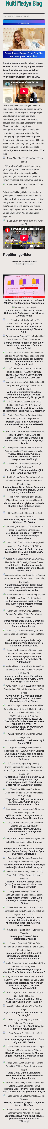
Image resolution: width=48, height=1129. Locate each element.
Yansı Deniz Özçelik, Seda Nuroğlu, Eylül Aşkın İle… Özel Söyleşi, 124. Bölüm (24, 552)
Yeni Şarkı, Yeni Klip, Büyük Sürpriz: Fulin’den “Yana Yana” (24, 1027)
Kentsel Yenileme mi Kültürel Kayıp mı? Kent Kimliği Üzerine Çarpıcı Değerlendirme (24, 604)
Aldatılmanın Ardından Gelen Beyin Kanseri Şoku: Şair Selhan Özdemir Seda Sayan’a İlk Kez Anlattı (24, 588)
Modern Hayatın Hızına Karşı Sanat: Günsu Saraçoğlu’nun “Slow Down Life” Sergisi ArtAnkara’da (24, 679)
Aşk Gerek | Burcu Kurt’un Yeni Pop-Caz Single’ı (24, 1014)
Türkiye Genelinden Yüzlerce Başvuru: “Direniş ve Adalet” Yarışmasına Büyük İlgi (24, 457)
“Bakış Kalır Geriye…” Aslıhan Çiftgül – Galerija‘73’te (24, 741)
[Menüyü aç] (10, 21)
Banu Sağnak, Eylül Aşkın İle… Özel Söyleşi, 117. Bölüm (24, 1041)
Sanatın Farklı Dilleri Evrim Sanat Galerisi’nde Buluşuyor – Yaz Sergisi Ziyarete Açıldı (24, 313)
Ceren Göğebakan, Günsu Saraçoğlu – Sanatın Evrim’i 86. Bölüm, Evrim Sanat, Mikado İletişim (24, 623)
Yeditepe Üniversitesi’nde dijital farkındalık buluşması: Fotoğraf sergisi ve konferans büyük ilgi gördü (24, 395)
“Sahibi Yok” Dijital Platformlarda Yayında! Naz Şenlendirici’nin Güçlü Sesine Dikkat (24, 568)
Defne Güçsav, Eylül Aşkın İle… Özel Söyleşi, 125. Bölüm (24, 520)
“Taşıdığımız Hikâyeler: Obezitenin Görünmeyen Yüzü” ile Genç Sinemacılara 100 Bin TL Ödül (24, 802)
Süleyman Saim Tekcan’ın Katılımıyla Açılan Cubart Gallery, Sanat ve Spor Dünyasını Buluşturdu (24, 851)
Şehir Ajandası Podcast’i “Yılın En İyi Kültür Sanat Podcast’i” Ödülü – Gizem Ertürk (24, 345)
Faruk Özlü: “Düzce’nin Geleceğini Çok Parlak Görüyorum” (24, 471)
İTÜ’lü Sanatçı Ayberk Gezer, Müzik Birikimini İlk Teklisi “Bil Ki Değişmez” (24, 409)
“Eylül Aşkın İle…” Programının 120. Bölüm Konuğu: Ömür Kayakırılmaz (24, 816)
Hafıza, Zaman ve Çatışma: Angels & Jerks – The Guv (24, 1103)
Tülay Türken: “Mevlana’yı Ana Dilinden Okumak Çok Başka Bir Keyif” (24, 831)
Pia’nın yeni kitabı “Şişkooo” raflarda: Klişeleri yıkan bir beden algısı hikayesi (24, 506)
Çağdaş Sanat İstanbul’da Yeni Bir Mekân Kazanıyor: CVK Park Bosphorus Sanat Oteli (24, 985)
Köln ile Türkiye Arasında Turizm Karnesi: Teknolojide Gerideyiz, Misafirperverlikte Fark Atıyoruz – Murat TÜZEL (24, 921)
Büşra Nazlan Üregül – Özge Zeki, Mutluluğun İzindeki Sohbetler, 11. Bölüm (24, 900)
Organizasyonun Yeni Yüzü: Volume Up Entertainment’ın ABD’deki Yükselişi (24, 1119)
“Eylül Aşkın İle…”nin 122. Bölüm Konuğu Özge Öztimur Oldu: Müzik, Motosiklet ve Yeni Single (24, 698)
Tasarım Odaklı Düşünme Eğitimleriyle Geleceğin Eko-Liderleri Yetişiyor (24, 866)
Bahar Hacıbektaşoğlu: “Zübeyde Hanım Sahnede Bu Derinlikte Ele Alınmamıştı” (24, 659)
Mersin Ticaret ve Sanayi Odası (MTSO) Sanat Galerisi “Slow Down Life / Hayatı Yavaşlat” (24, 884)
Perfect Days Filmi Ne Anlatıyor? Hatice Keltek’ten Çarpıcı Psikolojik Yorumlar (24, 424)
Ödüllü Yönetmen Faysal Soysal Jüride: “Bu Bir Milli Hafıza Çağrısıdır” (24, 970)
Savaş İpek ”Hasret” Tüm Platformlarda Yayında (24, 937)
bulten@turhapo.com (25, 264)
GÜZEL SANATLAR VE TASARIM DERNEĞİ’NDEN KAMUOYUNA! (24, 376)
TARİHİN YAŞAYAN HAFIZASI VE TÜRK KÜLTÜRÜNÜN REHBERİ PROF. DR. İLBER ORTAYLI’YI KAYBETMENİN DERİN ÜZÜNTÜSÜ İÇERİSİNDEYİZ (24, 724)
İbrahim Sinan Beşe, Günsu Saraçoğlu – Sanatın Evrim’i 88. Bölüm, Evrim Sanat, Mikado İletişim (24, 490)
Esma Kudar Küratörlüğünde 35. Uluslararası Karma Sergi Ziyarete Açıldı (24, 329)
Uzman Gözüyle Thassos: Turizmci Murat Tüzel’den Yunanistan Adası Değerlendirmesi (24, 361)
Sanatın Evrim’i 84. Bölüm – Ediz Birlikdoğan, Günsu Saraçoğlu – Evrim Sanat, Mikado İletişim (24, 956)
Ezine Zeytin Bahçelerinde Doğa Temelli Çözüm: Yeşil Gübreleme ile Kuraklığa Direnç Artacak (24, 643)
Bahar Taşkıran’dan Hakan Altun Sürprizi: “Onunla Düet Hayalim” (24, 1000)
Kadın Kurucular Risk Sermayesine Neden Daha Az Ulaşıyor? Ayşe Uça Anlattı (24, 440)
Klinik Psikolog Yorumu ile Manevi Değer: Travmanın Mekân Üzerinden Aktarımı (24, 1056)
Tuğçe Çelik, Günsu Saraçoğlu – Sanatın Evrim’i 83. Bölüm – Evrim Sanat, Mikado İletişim (24, 1075)
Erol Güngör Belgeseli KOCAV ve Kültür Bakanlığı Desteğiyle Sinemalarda (24, 536)
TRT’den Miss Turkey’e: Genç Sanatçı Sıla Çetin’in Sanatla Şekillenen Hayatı (24, 1090)
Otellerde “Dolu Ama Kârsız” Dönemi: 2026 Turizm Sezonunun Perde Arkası (24, 301)
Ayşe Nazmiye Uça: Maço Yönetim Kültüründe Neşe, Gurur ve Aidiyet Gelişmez (24, 756)
